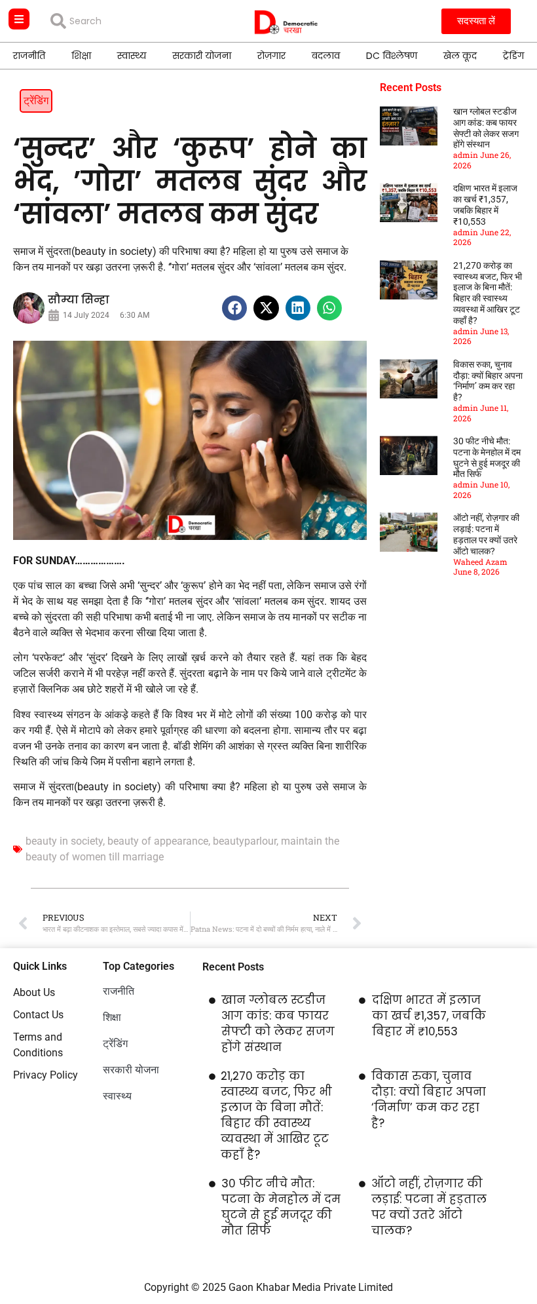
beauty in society (64, 841)
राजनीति (29, 55)
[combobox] (123, 21)
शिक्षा (81, 55)
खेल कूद (460, 55)
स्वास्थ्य (131, 55)
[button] (234, 308)
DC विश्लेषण (391, 55)
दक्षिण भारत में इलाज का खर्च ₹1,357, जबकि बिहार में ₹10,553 (485, 204)
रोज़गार (271, 55)
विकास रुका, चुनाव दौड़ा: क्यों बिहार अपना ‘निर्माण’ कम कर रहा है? (488, 380)
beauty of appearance (157, 841)
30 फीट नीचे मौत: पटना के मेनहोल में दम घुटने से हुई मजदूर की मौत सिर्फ (487, 457)
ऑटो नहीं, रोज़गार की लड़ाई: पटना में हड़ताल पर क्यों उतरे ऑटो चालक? (486, 534)
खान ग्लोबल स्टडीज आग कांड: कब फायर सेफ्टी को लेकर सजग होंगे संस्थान (486, 127)
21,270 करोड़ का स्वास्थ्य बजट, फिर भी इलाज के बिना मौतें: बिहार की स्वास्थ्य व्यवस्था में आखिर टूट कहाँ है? (487, 293)
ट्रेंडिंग (513, 55)
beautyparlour (244, 841)
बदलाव (326, 55)
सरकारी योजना (201, 55)
